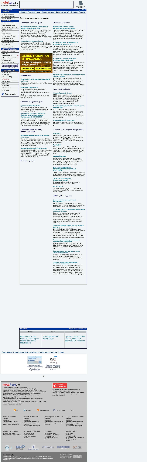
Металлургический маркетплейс (50, 338)
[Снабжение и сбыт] (8, 450)
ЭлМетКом (57, 134)
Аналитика (6, 420)
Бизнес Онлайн (60, 410)
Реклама (6, 86)
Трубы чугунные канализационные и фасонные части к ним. (65, 263)
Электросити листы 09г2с (29, 87)
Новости (23, 12)
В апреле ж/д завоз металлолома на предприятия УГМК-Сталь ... (65, 43)
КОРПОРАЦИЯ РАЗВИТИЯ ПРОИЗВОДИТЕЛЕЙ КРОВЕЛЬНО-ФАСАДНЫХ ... (64, 169)
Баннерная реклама (50, 433)
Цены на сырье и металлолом (74, 421)
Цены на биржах (8, 40)
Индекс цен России (9, 36)
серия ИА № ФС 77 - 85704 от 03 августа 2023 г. (17, 394)
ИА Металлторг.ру (71, 439)
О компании (7, 88)
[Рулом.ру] (47, 450)
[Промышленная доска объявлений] (20, 450)
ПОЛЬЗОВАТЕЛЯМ (8, 70)
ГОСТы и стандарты (9, 62)
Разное (30, 332)
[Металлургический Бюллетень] (63, 450)
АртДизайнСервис (59, 156)
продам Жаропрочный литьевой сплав (34, 148)
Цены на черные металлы (10, 421)
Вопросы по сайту (71, 436)
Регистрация (7, 72)
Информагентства (9, 18)
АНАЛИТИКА (6, 21)
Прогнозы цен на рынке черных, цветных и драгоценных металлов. (75, 339)
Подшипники (7, 60)
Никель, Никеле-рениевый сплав (32, 41)
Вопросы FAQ (7, 77)
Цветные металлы (9, 25)
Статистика (7, 34)
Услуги (26, 437)
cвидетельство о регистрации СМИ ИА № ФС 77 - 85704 (34, 457)
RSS (17, 410)
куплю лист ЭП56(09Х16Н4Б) (30, 106)
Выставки (6, 83)
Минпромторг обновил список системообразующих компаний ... (64, 27)
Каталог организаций (9, 433)
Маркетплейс (7, 56)
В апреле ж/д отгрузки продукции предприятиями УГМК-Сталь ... (64, 59)
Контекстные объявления (52, 434)
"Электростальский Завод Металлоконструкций (62, 179)
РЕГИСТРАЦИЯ (7, 10)
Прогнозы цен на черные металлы (13, 423)
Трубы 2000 (57, 145)
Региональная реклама (51, 437)
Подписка (6, 75)
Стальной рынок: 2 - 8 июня (62, 93)
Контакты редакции (66, 454)
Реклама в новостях (51, 436)
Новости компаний (9, 16)
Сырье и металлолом (75, 417)
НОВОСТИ (5, 12)
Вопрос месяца (8, 42)
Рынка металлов (8, 14)
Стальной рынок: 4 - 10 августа (64, 120)
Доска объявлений (9, 58)
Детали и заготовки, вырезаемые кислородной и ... (64, 200)
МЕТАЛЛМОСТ (58, 186)
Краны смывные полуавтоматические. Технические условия (66, 252)
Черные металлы (8, 23)
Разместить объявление (77, 329)
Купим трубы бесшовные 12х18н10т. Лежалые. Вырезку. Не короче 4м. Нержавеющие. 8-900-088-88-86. (33, 115)
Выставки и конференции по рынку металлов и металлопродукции (33, 352)
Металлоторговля (9, 51)
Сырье (5, 31)
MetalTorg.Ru (71, 431)
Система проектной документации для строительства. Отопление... (66, 240)
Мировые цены (8, 38)
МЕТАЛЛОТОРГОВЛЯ (9, 49)
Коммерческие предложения (11, 424)
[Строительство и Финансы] (77, 450)
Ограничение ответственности (75, 437)
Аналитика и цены (34, 12)
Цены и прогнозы (8, 47)
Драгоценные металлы (10, 27)
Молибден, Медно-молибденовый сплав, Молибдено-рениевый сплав (34, 27)
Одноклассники (44, 410)
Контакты (6, 90)
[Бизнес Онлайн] (33, 450)
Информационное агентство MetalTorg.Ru (15, 387)
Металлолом (7, 29)
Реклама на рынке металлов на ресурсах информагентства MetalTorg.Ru (29, 340)
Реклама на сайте (65, 457)
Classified (23, 329)
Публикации (7, 45)
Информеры (7, 81)
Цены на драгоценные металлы (54, 421)
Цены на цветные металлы (31, 421)
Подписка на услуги (66, 456)
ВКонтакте (29, 410)
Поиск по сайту (10, 94)
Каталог (5, 53)
